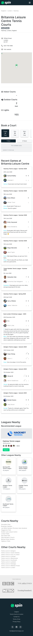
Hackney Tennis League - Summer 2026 (15, 168)
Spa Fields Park (5, 535)
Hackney (16, 11)
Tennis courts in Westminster (9, 558)
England (3, 11)
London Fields (5, 533)
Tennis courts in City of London (10, 554)
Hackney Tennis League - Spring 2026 (15, 294)
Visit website (7, 49)
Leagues (16, 611)
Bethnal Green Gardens (8, 539)
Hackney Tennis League (11, 441)
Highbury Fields (5, 541)
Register (6, 450)
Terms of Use (16, 619)
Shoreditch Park (5, 524)
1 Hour (8, 141)
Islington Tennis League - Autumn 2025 (15, 347)
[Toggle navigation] (30, 2)
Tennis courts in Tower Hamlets (10, 552)
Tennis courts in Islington (8, 551)
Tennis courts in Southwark (9, 560)
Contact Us (16, 616)
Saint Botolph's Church (7, 537)
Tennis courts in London (8, 567)
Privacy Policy (16, 621)
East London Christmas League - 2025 (15, 314)
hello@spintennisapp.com (16, 631)
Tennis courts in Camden (8, 556)
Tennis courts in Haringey (8, 564)
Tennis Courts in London (16, 614)
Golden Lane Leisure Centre (9, 532)
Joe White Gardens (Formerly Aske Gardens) (14, 528)
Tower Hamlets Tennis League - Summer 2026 (15, 269)
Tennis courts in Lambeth (8, 562)
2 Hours (24, 141)
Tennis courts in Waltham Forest (10, 565)
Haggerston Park (6, 530)
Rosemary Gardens (6, 526)
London (10, 11)
